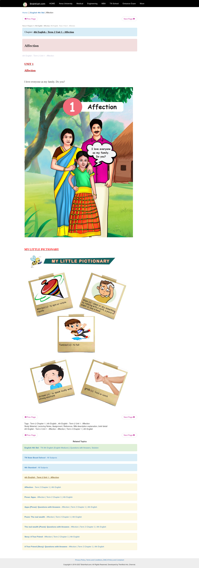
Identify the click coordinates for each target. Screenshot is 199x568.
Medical (79, 3)
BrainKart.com (37, 3)
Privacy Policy (80, 560)
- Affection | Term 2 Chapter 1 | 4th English (49, 497)
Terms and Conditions (94, 560)
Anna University (65, 3)
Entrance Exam (129, 3)
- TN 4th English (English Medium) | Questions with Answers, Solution (62, 448)
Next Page (128, 19)
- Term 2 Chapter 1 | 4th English (43, 487)
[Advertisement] (159, 51)
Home (24, 13)
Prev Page (31, 19)
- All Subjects (41, 458)
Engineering (92, 3)
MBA (104, 3)
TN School (114, 3)
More (142, 3)
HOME (52, 3)
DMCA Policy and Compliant (113, 560)
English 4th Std (37, 13)
